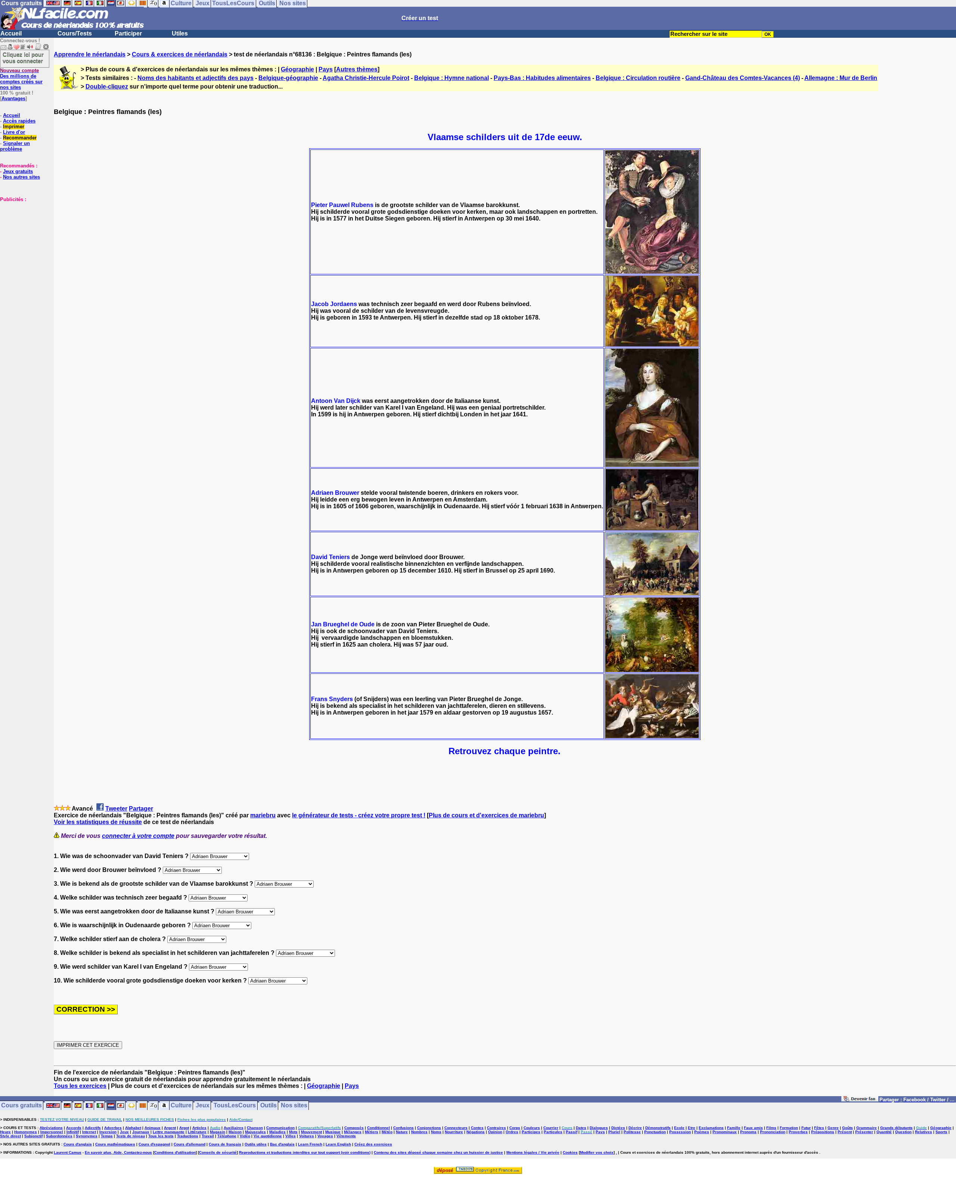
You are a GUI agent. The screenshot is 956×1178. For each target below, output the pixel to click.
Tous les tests (161, 1136)
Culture (181, 1106)
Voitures (306, 1136)
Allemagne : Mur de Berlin (840, 78)
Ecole (679, 1128)
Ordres (512, 1132)
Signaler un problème (15, 146)
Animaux (153, 1128)
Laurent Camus (67, 1152)
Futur (806, 1128)
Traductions (187, 1136)
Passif (571, 1132)
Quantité (884, 1132)
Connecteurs (456, 1128)
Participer (128, 33)
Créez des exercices (373, 1144)
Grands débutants (896, 1128)
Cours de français (225, 1144)
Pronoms (748, 1132)
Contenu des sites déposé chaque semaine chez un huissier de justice (438, 1152)
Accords (73, 1128)
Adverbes (113, 1128)
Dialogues (599, 1128)
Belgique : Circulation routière (638, 78)
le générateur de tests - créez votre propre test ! (358, 815)
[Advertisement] (22, 239)
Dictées (618, 1128)
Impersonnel (51, 1132)
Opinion (495, 1132)
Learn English (338, 1144)
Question (903, 1132)
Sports (941, 1132)
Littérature (197, 1132)
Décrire (635, 1128)
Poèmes (701, 1132)
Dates (581, 1128)
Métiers (371, 1132)
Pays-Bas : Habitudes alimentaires (542, 78)
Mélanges (352, 1132)
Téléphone (226, 1136)
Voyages (325, 1136)
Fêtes (819, 1128)
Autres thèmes (357, 69)
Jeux (202, 1106)
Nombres (419, 1132)
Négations (475, 1132)
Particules (553, 1132)
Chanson (255, 1128)
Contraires (496, 1128)
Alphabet (133, 1128)
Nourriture (454, 1132)
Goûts (847, 1128)
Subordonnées (59, 1136)
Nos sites (294, 1106)
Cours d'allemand (189, 1144)
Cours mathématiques (115, 1144)
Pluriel (614, 1132)
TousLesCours (235, 1106)
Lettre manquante (168, 1132)
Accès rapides (19, 121)
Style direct (10, 1136)
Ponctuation (655, 1132)
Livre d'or (14, 132)
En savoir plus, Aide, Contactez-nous (118, 1152)
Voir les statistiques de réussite (98, 822)
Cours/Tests (75, 33)
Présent (845, 1132)
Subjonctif (33, 1136)
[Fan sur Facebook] (859, 1100)
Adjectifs (93, 1128)
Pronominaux (725, 1132)
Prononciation (772, 1132)
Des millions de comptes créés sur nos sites (21, 79)
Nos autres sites (21, 177)
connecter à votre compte (138, 836)
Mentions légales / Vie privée (532, 1152)
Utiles (180, 33)
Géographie (297, 69)
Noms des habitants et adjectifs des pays (195, 78)
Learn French (310, 1144)
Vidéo (245, 1136)
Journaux (140, 1132)
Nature (402, 1132)
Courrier (550, 1128)
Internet (89, 1132)
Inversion (108, 1132)
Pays (326, 69)
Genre (833, 1128)
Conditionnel (378, 1128)
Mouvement (311, 1132)
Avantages (13, 98)
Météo (387, 1132)
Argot (184, 1128)
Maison (235, 1132)
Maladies (277, 1132)
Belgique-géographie (288, 78)
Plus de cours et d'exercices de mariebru (486, 815)
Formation (789, 1128)
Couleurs (532, 1128)
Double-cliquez (107, 86)
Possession (680, 1132)
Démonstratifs (658, 1128)
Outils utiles (256, 1144)
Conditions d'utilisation (175, 1152)
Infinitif (72, 1132)
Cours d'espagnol (154, 1144)
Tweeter (116, 808)
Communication (280, 1128)
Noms (436, 1132)
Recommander (20, 138)
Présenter (864, 1132)
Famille (734, 1128)
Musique (333, 1132)
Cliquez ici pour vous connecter (23, 57)
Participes (531, 1132)
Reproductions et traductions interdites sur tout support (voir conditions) (304, 1152)
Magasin (217, 1132)
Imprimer (13, 126)
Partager (141, 808)
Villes (290, 1136)
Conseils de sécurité (218, 1152)
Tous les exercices (80, 1086)
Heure (5, 1132)
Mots (293, 1132)
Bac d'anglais (282, 1144)
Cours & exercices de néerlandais (179, 54)
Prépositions (822, 1132)
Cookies (570, 1152)
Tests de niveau (130, 1136)
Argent (170, 1128)
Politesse (632, 1132)
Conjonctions (429, 1128)
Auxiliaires (233, 1128)
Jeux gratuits (18, 171)
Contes (477, 1128)
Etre (691, 1128)
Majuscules (255, 1132)
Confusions (403, 1128)
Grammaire (866, 1128)
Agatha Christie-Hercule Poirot (366, 78)
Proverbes (798, 1132)
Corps (514, 1128)
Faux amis (753, 1128)
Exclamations (711, 1128)
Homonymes (25, 1132)
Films (771, 1128)
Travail (208, 1136)
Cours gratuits (21, 1106)
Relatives (923, 1132)
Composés (354, 1128)
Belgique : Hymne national (451, 78)
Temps (107, 1136)
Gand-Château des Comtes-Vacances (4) (742, 78)
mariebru (263, 815)
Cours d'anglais (77, 1144)
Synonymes (86, 1136)
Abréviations (51, 1128)
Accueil (11, 33)
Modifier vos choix (597, 1152)
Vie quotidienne (268, 1136)
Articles (199, 1128)
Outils (268, 1106)
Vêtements (346, 1136)
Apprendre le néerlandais (89, 54)
